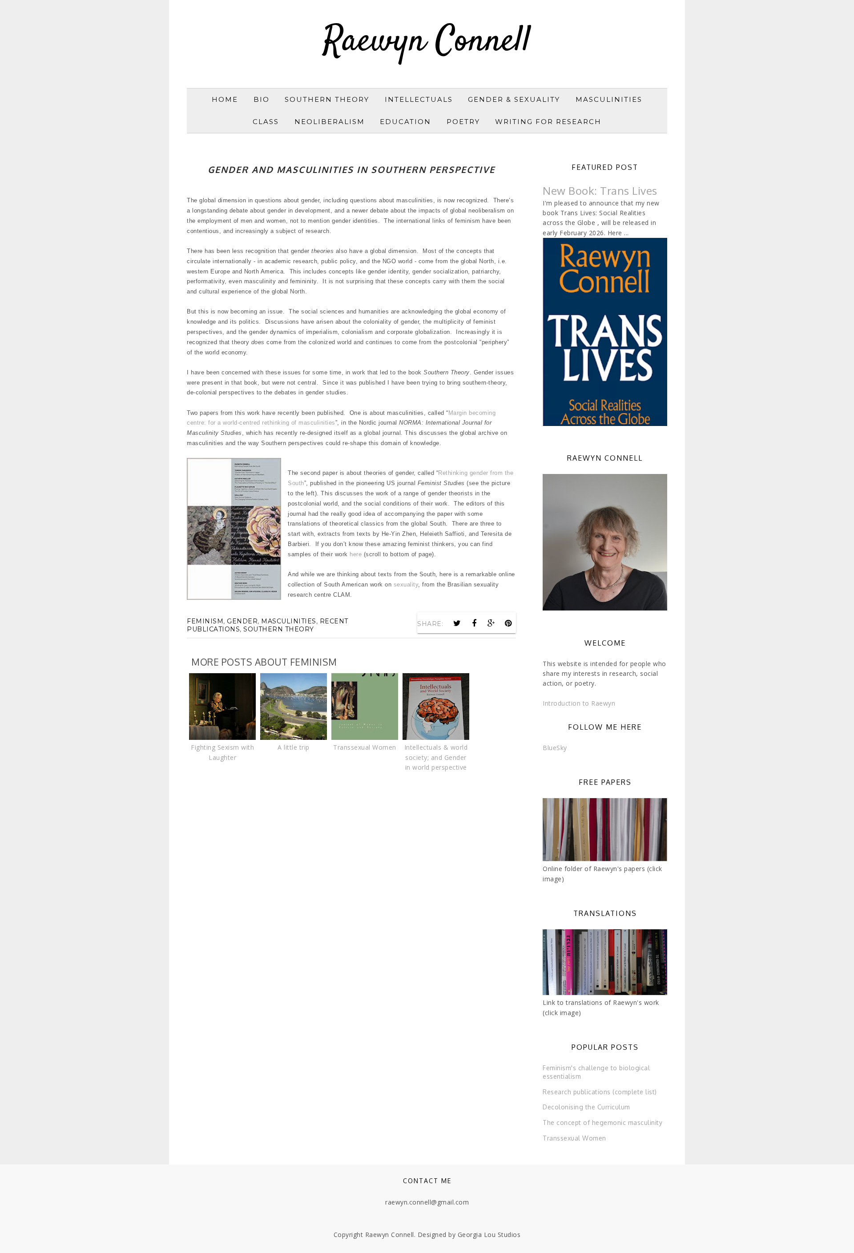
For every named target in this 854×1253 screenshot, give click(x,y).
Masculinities (609, 99)
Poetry (463, 121)
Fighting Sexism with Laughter (222, 752)
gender (242, 621)
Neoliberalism (329, 121)
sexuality (406, 584)
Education (405, 121)
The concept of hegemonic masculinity (602, 1122)
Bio (262, 99)
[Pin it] (508, 623)
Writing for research (548, 121)
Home (225, 99)
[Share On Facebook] (474, 623)
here (356, 554)
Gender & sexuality (514, 99)
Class (266, 121)
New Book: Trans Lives (600, 190)
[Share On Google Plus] (491, 623)
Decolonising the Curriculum (586, 1107)
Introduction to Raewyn (579, 703)
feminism (205, 621)
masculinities (288, 621)
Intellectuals (419, 99)
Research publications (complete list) (600, 1092)
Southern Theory (327, 99)
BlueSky (555, 747)
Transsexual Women (574, 1138)
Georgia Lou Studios (489, 1234)
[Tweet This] (457, 623)
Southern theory (278, 629)
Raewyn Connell (427, 41)
